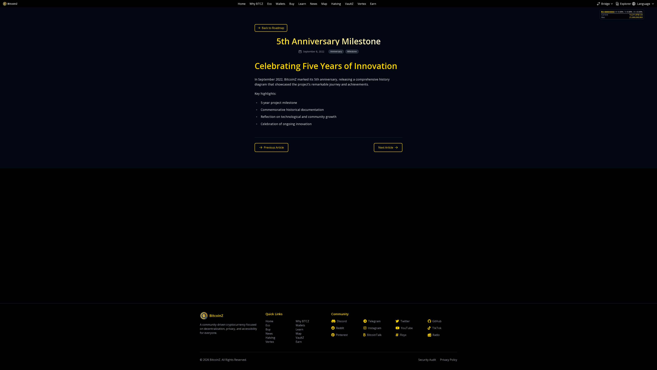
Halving (336, 4)
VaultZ (349, 4)
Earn (373, 4)
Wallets (280, 4)
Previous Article (274, 147)
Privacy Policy (448, 360)
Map (324, 4)
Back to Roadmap (273, 28)
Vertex (362, 4)
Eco (269, 4)
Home (242, 4)
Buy (291, 4)
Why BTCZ (256, 4)
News (313, 4)
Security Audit (427, 360)
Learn (302, 4)
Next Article (385, 147)
